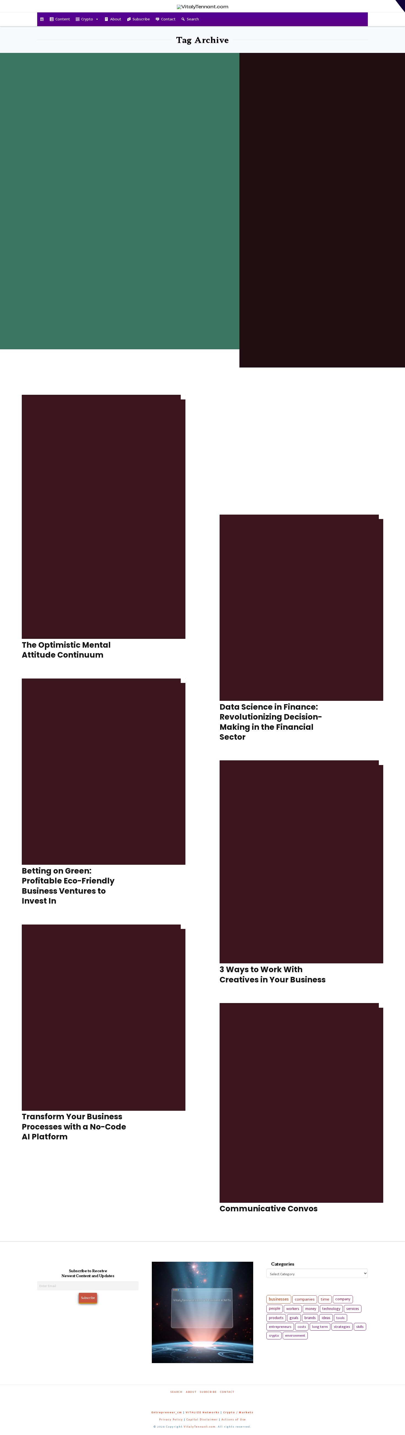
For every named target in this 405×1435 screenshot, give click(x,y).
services (352, 1309)
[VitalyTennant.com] (42, 19)
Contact (168, 19)
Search (193, 19)
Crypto (87, 19)
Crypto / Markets (238, 1412)
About (115, 19)
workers (292, 1309)
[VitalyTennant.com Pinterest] (209, 1399)
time (325, 1299)
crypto (274, 1336)
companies (305, 1299)
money (310, 1309)
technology (331, 1309)
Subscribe (141, 19)
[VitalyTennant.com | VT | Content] (222, 1399)
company (342, 1299)
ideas (326, 1318)
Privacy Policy (171, 1419)
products (276, 1318)
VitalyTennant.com (200, 1427)
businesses (279, 1299)
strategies (342, 1327)
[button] (400, 6)
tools (340, 1318)
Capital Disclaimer (202, 1419)
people (274, 1308)
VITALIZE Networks (203, 1412)
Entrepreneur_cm (167, 1412)
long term (320, 1327)
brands (310, 1318)
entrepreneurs (280, 1327)
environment (295, 1336)
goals (294, 1318)
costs (302, 1327)
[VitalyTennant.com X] (197, 1399)
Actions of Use (234, 1419)
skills (360, 1327)
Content (62, 19)
